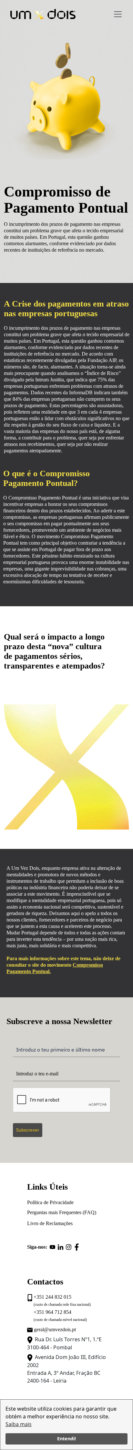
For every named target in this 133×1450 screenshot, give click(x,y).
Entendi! (66, 1438)
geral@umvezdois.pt (55, 1329)
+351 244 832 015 (52, 1297)
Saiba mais (18, 1424)
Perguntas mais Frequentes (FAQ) (61, 1212)
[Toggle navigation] (118, 14)
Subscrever (27, 1130)
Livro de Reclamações (50, 1223)
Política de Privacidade (50, 1202)
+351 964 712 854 (52, 1312)
